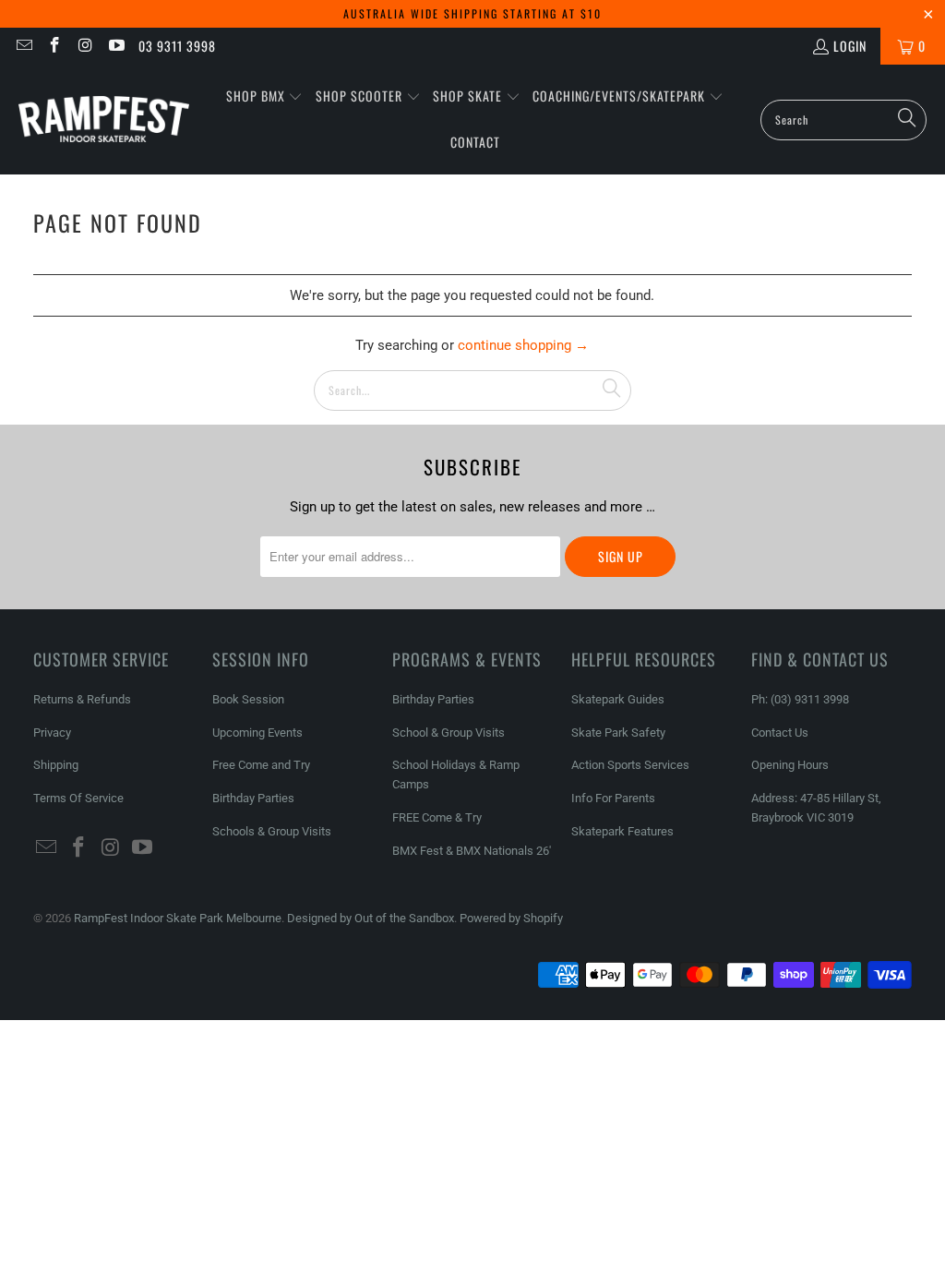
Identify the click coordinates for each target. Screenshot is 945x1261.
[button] (265, 97)
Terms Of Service (78, 798)
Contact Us (779, 732)
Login (850, 45)
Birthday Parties (253, 798)
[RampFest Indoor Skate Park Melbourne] (103, 119)
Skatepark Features (622, 831)
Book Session (248, 699)
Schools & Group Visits (271, 831)
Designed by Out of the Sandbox (370, 918)
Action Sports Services (630, 765)
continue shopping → (523, 345)
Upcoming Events (257, 732)
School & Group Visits (448, 732)
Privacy (52, 732)
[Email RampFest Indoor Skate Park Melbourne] (23, 45)
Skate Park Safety (618, 732)
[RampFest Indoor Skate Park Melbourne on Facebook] (54, 45)
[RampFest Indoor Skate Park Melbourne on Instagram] (85, 45)
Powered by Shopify (511, 918)
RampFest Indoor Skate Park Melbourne (177, 918)
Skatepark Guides (617, 699)
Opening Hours (790, 765)
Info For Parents (613, 798)
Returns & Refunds (82, 699)
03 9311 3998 (177, 45)
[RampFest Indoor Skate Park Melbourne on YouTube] (116, 45)
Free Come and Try (261, 765)
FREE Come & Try (437, 817)
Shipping (55, 765)
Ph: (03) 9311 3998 (800, 699)
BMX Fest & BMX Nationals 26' (471, 851)
